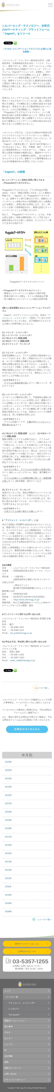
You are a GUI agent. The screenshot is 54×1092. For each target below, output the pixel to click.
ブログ (7, 1032)
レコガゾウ (14, 1009)
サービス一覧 (12, 997)
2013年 (8, 870)
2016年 (8, 845)
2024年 (8, 778)
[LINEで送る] (15, 43)
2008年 (8, 911)
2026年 (8, 762)
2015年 (8, 853)
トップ (7, 991)
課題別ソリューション (14, 1020)
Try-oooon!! (14, 1014)
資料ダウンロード (12, 1068)
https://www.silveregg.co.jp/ (26, 599)
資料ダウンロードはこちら (27, 944)
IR (5, 1050)
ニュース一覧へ (42, 688)
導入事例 (8, 1026)
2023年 (8, 787)
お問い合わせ (10, 1074)
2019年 (8, 820)
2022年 (8, 795)
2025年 (8, 770)
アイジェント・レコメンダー (18, 520)
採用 (6, 1062)
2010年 (8, 895)
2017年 (8, 837)
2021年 (8, 803)
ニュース (8, 1044)
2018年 (8, 828)
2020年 (8, 812)
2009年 (8, 903)
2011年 (8, 886)
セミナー (8, 1038)
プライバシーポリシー (14, 1080)
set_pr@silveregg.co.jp (21, 633)
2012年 (8, 878)
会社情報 (8, 1056)
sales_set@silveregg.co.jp (22, 660)
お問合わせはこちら (27, 951)
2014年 (8, 862)
